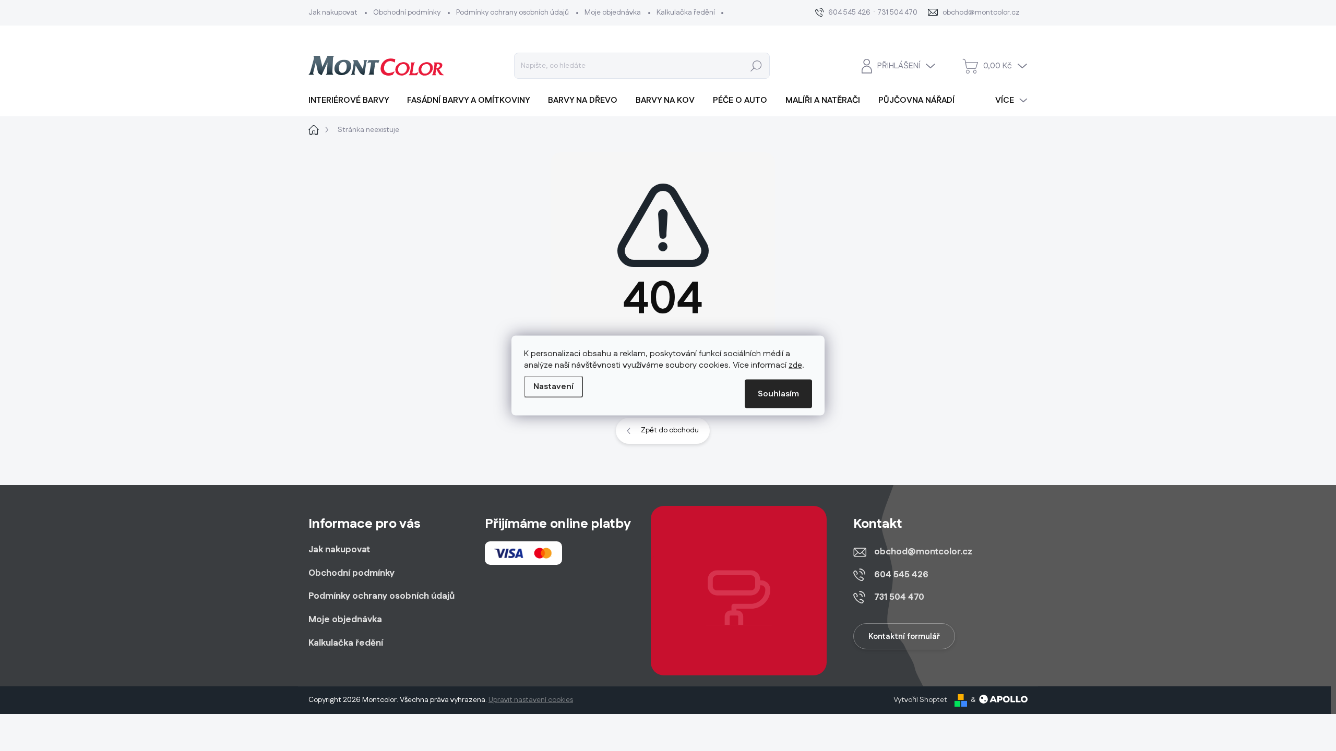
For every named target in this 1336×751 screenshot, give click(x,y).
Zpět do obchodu (670, 430)
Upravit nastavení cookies (530, 700)
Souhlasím (778, 394)
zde (795, 365)
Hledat (756, 65)
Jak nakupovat (332, 12)
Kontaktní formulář (904, 636)
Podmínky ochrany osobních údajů (512, 12)
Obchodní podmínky (406, 12)
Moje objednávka (612, 12)
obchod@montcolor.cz (923, 552)
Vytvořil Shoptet (920, 700)
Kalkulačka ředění (686, 12)
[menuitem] (352, 100)
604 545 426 (901, 574)
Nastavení (553, 387)
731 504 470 (899, 597)
